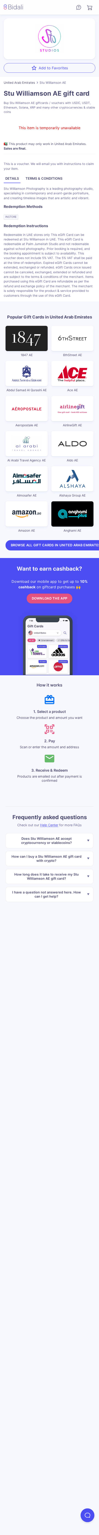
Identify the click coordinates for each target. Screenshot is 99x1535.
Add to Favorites (53, 68)
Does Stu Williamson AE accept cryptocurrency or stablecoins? (46, 841)
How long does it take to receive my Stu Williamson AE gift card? (46, 876)
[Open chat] (87, 1515)
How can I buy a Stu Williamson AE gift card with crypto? (47, 858)
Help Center (49, 825)
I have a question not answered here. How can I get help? (46, 894)
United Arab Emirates (19, 82)
